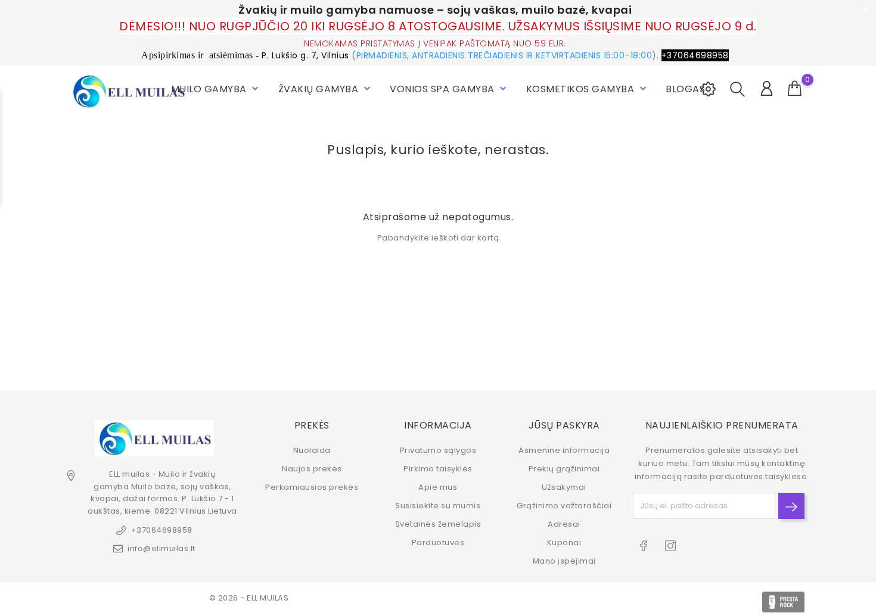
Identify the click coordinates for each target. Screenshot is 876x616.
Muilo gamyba (216, 89)
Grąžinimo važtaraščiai (564, 505)
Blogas (685, 89)
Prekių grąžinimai (564, 468)
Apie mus (437, 487)
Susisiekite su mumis (437, 505)
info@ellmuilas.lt (161, 548)
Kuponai (564, 542)
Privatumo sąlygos (438, 450)
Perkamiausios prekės (311, 487)
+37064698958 (161, 530)
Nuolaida (312, 450)
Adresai (564, 524)
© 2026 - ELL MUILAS (249, 598)
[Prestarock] (783, 602)
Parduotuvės (438, 542)
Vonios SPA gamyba (449, 89)
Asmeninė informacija (564, 450)
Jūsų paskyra (564, 425)
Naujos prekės (312, 468)
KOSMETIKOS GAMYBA (587, 89)
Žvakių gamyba (325, 89)
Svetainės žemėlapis (438, 524)
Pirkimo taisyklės (438, 468)
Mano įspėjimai (564, 561)
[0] (795, 88)
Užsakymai (564, 487)
